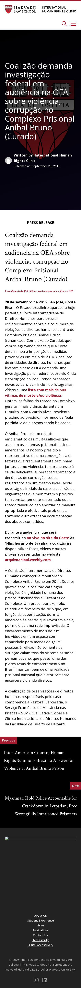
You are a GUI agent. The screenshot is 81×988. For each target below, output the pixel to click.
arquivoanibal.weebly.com (28, 559)
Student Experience (40, 920)
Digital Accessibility (40, 945)
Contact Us (40, 935)
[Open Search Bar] (64, 24)
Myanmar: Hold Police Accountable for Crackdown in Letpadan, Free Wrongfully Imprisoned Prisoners (41, 806)
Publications (40, 930)
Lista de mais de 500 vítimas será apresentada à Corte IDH (39, 291)
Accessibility (40, 940)
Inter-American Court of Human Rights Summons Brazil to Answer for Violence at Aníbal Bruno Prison (39, 760)
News (40, 925)
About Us (40, 915)
